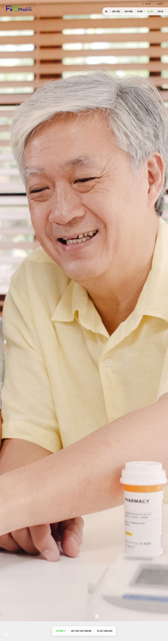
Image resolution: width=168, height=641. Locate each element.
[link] (106, 11)
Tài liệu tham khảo (104, 630)
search (148, 3)
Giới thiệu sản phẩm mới (81, 630)
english (160, 3)
